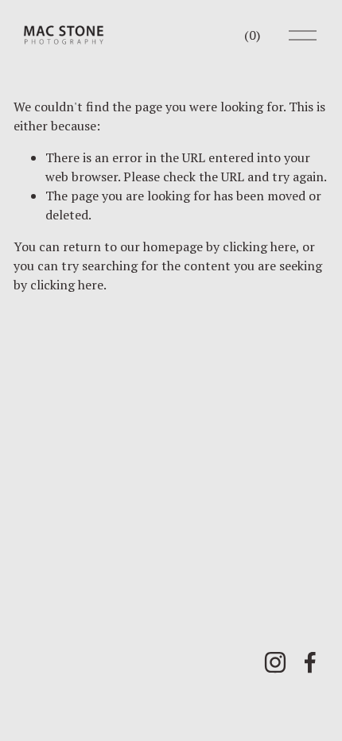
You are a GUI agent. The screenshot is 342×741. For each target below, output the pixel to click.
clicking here (259, 246)
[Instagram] (275, 662)
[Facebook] (310, 662)
